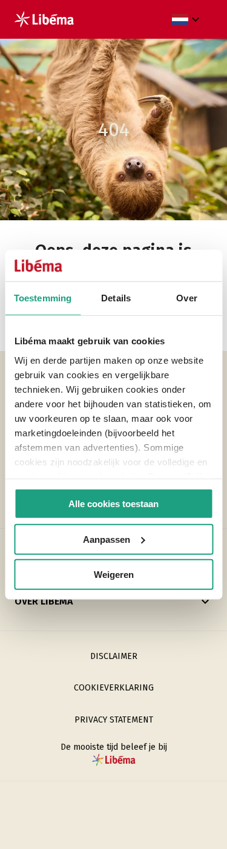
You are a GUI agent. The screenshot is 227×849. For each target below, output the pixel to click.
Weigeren (114, 574)
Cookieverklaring (114, 688)
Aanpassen (106, 539)
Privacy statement (113, 720)
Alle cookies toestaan (113, 504)
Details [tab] (116, 298)
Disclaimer (113, 656)
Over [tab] (186, 298)
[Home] (44, 19)
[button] (187, 19)
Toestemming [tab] (42, 298)
